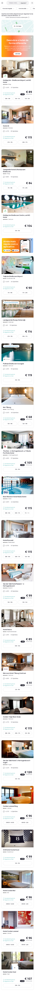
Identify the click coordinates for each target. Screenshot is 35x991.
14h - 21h (27, 98)
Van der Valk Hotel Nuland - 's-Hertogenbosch (17, 585)
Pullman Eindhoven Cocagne (17, 363)
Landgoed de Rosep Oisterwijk (17, 320)
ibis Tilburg (17, 407)
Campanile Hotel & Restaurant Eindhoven (17, 170)
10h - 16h (17, 469)
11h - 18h (10, 188)
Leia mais (17, 53)
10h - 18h (10, 423)
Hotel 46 (17, 126)
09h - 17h (24, 142)
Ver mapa (18, 26)
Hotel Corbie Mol (17, 889)
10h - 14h (17, 98)
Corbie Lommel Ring (17, 806)
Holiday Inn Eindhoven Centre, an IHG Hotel (17, 215)
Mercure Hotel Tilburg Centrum (17, 673)
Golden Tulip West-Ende (17, 717)
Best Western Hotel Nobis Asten (17, 496)
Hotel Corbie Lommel (17, 930)
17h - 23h (24, 188)
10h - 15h (17, 230)
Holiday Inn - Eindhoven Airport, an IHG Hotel (17, 81)
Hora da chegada (7, 8)
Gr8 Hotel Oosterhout (17, 848)
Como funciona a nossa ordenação (17, 17)
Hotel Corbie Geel (17, 971)
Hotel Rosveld (17, 540)
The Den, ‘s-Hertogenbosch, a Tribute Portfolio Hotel (17, 452)
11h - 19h (27, 513)
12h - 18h (25, 423)
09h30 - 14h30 (10, 822)
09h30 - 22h (25, 822)
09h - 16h (17, 646)
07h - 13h (10, 142)
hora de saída (22, 8)
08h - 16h (7, 513)
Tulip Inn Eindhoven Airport (17, 276)
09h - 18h (7, 98)
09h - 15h (17, 985)
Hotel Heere (17, 629)
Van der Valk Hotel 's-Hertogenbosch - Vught (17, 761)
